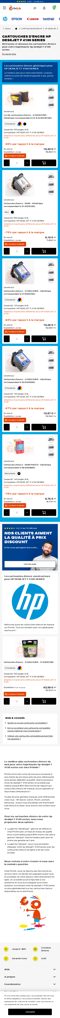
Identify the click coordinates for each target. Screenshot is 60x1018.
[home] (16, 28)
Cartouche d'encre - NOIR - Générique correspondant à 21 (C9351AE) (23, 205)
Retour (8, 29)
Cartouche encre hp (31, 29)
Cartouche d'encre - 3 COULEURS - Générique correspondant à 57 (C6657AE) (27, 292)
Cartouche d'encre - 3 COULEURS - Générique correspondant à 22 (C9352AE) (27, 380)
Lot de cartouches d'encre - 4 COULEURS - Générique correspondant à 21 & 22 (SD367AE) (28, 116)
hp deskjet (50, 29)
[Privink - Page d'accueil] (17, 8)
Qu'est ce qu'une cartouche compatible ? (27, 723)
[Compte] (44, 8)
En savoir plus (9, 54)
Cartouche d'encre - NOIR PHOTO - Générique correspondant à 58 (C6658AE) (27, 466)
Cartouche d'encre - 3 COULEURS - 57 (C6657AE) (29, 662)
